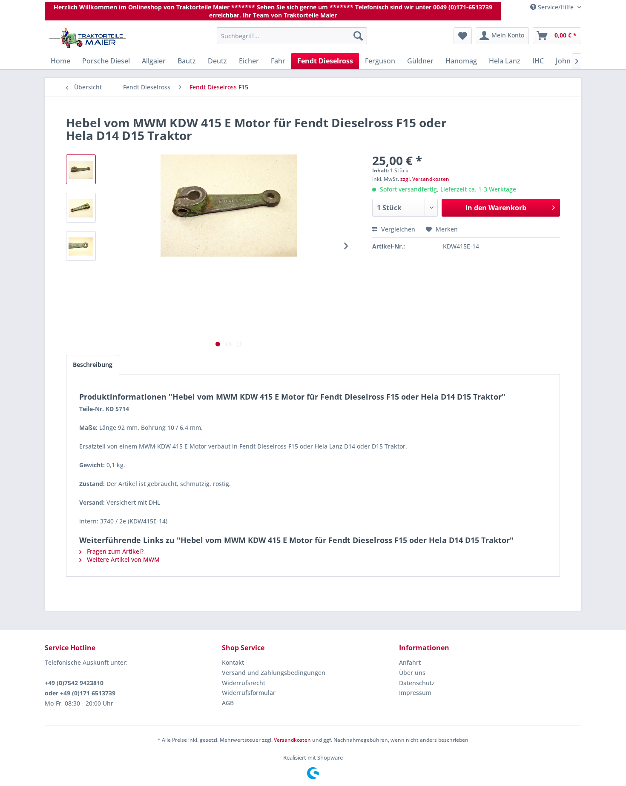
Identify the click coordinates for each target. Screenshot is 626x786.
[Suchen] (358, 35)
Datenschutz (417, 683)
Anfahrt (410, 662)
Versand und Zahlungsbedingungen (273, 673)
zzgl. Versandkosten (424, 179)
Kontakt (233, 662)
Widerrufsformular (249, 693)
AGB (228, 703)
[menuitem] (292, 35)
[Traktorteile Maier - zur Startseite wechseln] (87, 38)
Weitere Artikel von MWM (122, 559)
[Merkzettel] (463, 35)
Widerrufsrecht (243, 683)
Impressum (415, 693)
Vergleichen (397, 229)
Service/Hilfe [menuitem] (555, 7)
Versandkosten (292, 739)
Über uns (412, 673)
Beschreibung (92, 364)
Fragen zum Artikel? (114, 551)
